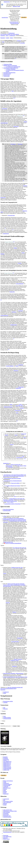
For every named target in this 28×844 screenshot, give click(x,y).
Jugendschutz (5, 17)
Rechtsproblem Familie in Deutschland (12, 503)
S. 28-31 (11, 502)
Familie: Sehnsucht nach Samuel (13, 485)
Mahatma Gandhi (16, 6)
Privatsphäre (10, 466)
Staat (25, 437)
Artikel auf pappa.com (8, 542)
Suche (2, 723)
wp (23, 115)
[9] (17, 420)
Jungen (23, 252)
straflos (20, 404)
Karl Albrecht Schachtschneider (10, 501)
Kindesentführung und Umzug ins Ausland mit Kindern (14, 519)
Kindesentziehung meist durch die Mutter (12, 478)
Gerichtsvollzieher (9, 366)
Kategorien (3, 689)
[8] (8, 349)
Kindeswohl (15, 126)
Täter (13, 91)
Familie (7, 37)
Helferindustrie (9, 465)
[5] (5, 228)
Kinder (11, 37)
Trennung (8, 602)
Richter (15, 248)
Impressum (5, 837)
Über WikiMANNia (7, 836)
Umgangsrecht (6, 233)
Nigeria (4, 573)
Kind (3, 41)
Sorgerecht (20, 310)
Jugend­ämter (4, 108)
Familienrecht (12, 35)
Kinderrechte (20, 638)
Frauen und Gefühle (15, 483)
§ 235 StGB (22, 43)
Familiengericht (13, 324)
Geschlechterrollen (15, 641)
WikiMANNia (7, 1)
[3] (14, 97)
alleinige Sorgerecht (18, 659)
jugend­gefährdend (14, 23)
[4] (23, 180)
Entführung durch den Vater (17, 567)
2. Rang (4, 516)
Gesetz (16, 435)
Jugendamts (20, 364)
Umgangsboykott (11, 215)
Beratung (25, 185)
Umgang (19, 263)
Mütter (11, 404)
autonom (11, 444)
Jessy (15, 496)
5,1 (5, 485)
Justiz (22, 405)
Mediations (14, 666)
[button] (1, 711)
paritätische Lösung (15, 660)
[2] (13, 97)
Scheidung (14, 311)
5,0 (4, 485)
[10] (25, 458)
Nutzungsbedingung (7, 832)
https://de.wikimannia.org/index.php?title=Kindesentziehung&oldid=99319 (12, 688)
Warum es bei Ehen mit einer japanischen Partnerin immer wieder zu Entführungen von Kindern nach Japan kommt (14, 585)
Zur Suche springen (15, 34)
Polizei (16, 366)
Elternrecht (16, 370)
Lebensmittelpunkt (19, 283)
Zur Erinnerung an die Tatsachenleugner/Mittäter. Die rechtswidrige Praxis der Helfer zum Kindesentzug (14, 475)
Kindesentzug (11, 33)
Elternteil (19, 40)
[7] (13, 338)
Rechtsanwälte (17, 464)
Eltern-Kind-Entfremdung (8, 509)
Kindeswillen (21, 387)
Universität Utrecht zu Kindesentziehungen (13, 480)
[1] (15, 58)
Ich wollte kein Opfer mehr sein (19, 547)
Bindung (14, 612)
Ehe (18, 465)
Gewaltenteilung (19, 457)
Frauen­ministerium (14, 22)
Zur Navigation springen (6, 34)
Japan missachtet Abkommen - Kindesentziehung (13, 673)
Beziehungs (20, 144)
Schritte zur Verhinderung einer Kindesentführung (13, 518)
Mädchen (2, 253)
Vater (17, 412)
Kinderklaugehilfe (7, 510)
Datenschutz (5, 835)
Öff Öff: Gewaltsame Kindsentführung (13, 543)
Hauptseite (3, 35)
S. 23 (8, 502)
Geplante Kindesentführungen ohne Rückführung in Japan (15, 676)
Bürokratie (18, 405)
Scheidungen (13, 144)
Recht (7, 35)
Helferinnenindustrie (8, 406)
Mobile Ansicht (6, 839)
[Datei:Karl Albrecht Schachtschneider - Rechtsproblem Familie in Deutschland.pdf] (3, 503)
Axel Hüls (21, 408)
